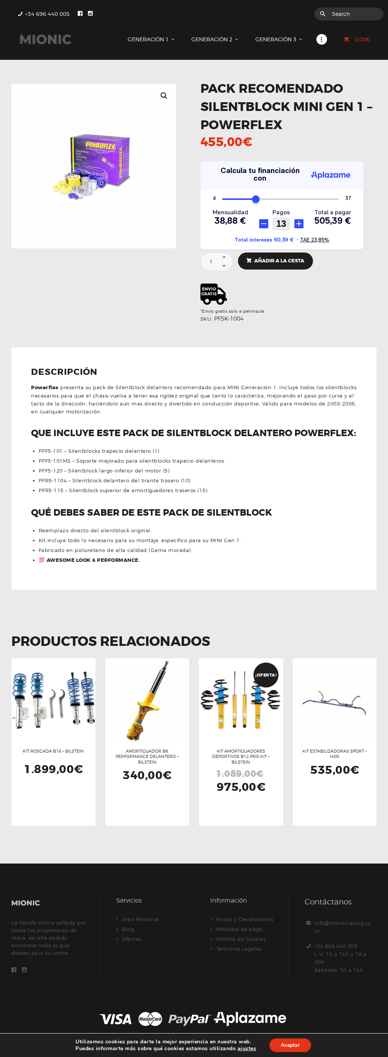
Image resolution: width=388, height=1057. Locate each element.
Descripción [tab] (64, 372)
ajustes (247, 1048)
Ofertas (131, 939)
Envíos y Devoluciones (245, 919)
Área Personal (140, 919)
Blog (128, 929)
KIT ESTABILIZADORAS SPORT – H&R (334, 753)
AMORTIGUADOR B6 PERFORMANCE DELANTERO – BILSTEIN (147, 756)
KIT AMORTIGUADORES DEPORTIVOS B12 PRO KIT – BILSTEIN (240, 756)
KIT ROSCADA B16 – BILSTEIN (53, 751)
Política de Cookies (241, 939)
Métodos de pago (239, 929)
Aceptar (290, 1045)
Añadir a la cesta (279, 260)
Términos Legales (239, 949)
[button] (164, 96)
